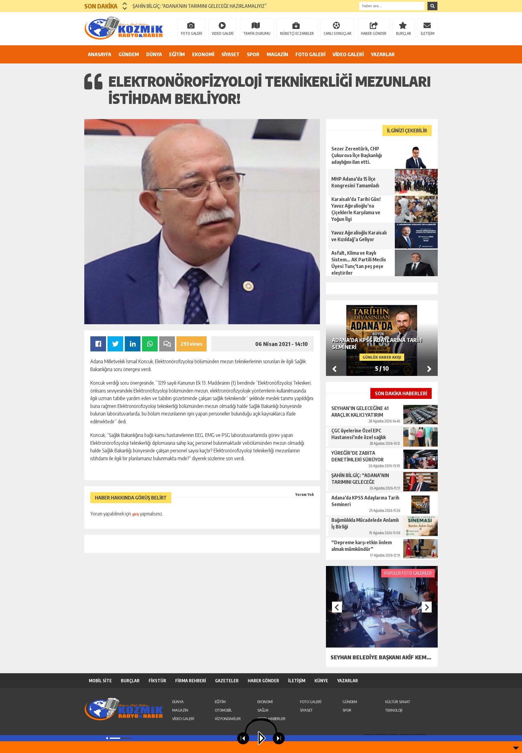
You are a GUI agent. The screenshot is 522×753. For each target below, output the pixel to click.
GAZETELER (227, 680)
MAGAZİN (277, 54)
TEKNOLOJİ (393, 710)
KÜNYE (321, 680)
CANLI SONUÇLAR (337, 33)
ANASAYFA (99, 54)
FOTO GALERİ (191, 33)
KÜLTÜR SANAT (397, 701)
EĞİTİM (177, 54)
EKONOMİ (203, 54)
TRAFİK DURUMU (256, 33)
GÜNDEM (128, 54)
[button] (125, 3)
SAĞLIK (263, 710)
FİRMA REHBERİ (190, 680)
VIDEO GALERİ (223, 33)
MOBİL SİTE (100, 680)
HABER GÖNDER (373, 33)
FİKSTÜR (157, 680)
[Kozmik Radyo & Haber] (123, 28)
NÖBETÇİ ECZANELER (297, 33)
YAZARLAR (383, 54)
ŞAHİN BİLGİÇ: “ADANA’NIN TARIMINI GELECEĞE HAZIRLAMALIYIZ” (199, 6)
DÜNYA (154, 54)
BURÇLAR (403, 33)
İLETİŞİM (427, 33)
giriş (135, 514)
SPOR (253, 54)
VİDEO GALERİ (348, 54)
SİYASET (230, 54)
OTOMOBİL (223, 710)
